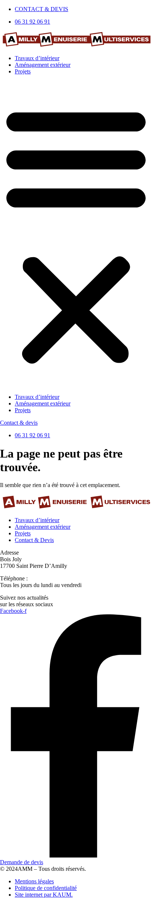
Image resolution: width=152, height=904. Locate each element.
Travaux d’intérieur (37, 58)
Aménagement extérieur (42, 65)
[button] (76, 234)
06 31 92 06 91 (47, 578)
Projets (23, 71)
